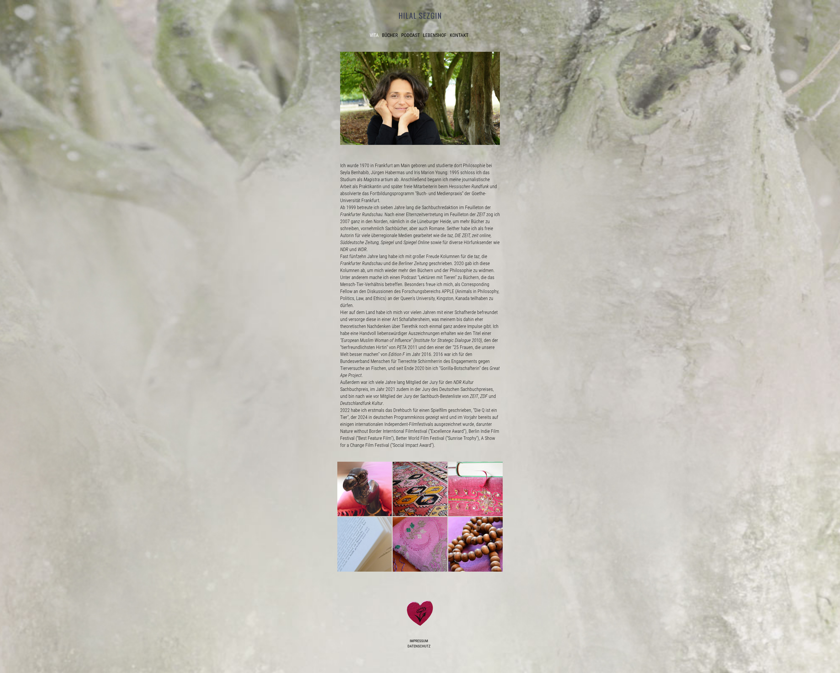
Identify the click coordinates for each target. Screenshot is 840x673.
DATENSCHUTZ (419, 646)
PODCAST (410, 35)
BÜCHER (390, 35)
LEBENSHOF (434, 35)
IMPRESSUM (419, 641)
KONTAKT (459, 35)
